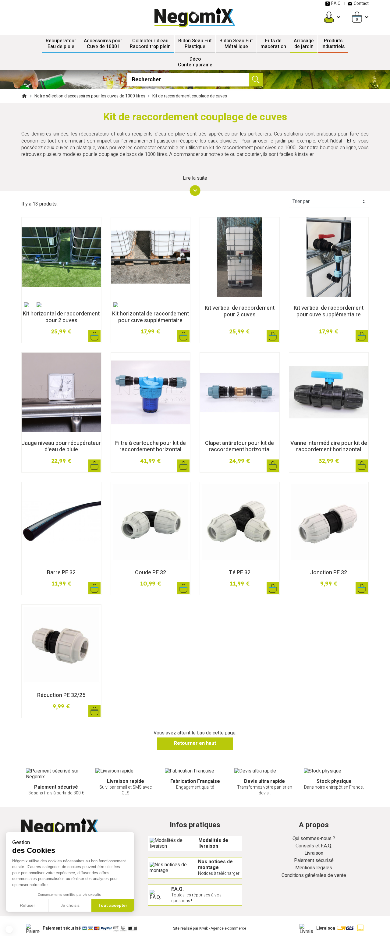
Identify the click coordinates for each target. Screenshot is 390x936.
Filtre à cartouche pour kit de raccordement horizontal (150, 446)
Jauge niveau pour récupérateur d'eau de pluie (61, 446)
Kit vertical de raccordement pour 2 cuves (240, 311)
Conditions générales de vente (314, 875)
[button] (9, 929)
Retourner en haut (195, 743)
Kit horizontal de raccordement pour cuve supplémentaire (150, 317)
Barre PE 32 (61, 572)
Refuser (27, 905)
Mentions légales (313, 868)
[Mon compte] (329, 17)
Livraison (313, 853)
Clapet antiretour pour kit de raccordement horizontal (239, 446)
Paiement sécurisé (314, 861)
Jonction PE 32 (328, 572)
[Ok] (256, 79)
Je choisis (70, 905)
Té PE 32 (239, 572)
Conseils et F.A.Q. (314, 846)
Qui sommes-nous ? (313, 839)
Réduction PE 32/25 (61, 695)
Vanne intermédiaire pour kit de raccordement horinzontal (328, 446)
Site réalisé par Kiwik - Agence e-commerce (209, 928)
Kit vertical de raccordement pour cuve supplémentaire (328, 311)
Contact (361, 3)
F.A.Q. (336, 3)
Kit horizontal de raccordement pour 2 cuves (61, 317)
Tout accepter (112, 905)
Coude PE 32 (150, 572)
